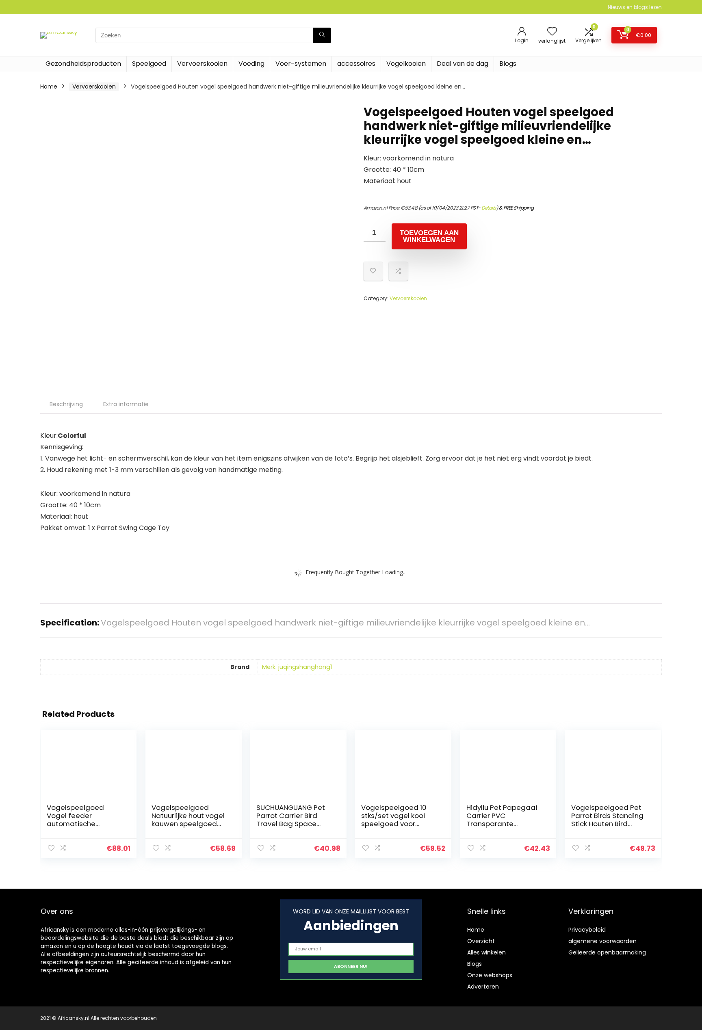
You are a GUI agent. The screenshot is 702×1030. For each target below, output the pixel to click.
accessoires (356, 63)
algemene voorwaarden (602, 941)
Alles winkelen (486, 952)
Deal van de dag (462, 63)
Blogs (507, 63)
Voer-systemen (300, 63)
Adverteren (483, 986)
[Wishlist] (552, 32)
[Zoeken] (322, 35)
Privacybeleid (587, 930)
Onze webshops (489, 975)
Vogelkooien (406, 63)
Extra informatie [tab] (126, 404)
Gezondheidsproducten (83, 63)
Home (48, 86)
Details (488, 207)
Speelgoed (149, 63)
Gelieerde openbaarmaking (607, 952)
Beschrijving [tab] (66, 404)
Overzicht (481, 941)
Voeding (251, 63)
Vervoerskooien (202, 63)
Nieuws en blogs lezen (635, 7)
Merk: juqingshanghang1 (297, 667)
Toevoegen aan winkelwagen (429, 236)
